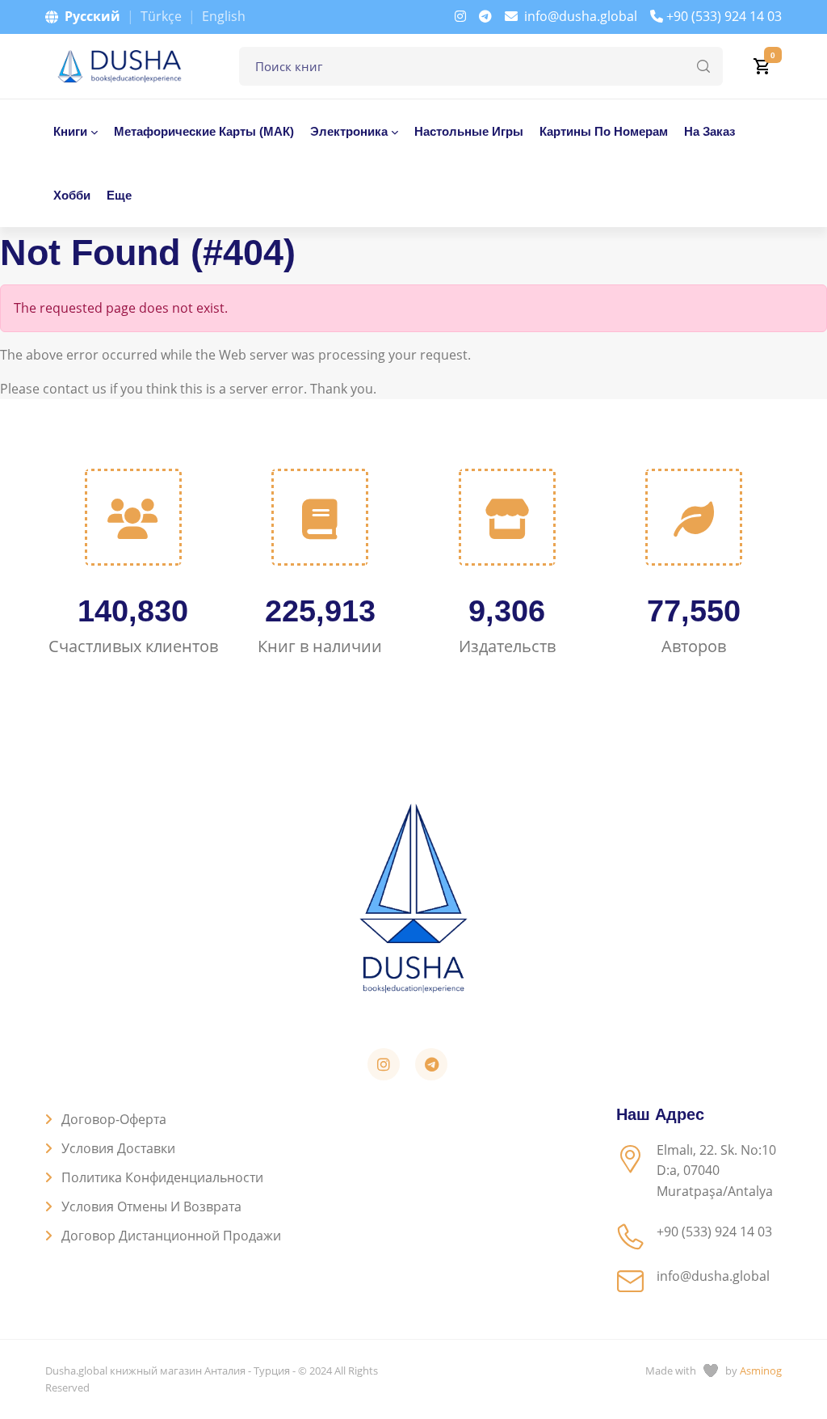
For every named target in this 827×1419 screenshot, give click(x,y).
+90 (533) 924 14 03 (724, 16)
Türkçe (161, 16)
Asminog (761, 1370)
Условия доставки (118, 1148)
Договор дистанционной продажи (171, 1235)
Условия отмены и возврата (151, 1206)
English (224, 16)
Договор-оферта (113, 1119)
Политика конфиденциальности (162, 1177)
